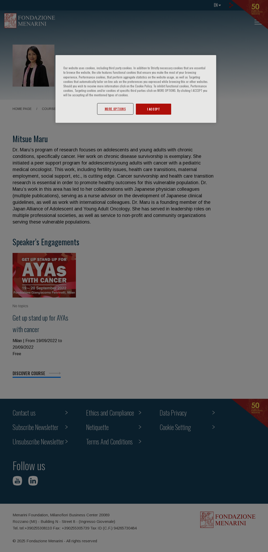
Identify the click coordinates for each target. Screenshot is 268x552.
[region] (135, 89)
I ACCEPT (153, 109)
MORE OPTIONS (115, 109)
